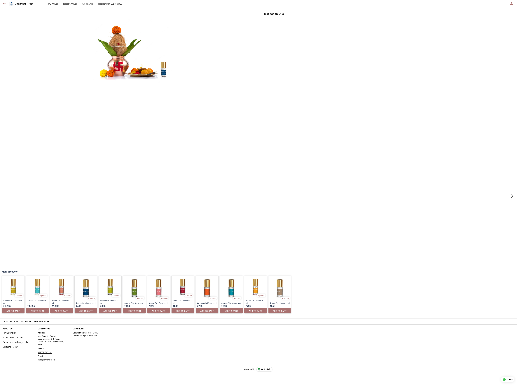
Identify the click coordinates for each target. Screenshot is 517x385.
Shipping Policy (10, 346)
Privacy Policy (9, 332)
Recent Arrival (70, 3)
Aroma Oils (87, 3)
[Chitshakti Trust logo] (11, 4)
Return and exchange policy (16, 342)
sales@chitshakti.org (46, 359)
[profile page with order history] (511, 3)
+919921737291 (45, 352)
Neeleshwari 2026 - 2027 (110, 3)
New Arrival (52, 3)
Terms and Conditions (13, 337)
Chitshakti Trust (24, 3)
